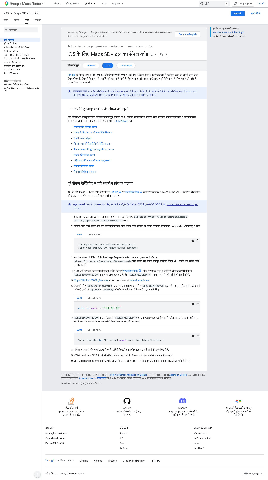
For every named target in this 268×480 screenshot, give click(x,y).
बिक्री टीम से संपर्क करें (202, 438)
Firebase (112, 461)
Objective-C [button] (94, 234)
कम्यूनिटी (116, 3)
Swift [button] (79, 234)
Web (122, 443)
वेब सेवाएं (123, 448)
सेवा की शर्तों (199, 448)
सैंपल (27, 20)
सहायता (197, 443)
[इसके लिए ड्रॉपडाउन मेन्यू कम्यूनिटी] (123, 3)
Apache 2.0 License (178, 375)
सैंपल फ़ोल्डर (122, 120)
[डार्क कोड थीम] (192, 240)
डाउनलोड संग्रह (132, 192)
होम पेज (71, 46)
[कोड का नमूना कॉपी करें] (197, 240)
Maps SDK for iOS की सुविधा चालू (91, 280)
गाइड (6, 20)
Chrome (98, 461)
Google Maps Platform (97, 46)
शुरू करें (237, 13)
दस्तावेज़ (88, 3)
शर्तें (46, 473)
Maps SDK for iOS (26, 13)
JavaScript (126, 65)
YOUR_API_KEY (112, 308)
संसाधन (38, 20)
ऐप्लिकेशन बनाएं (130, 270)
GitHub (71, 74)
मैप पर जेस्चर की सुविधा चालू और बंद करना (94, 149)
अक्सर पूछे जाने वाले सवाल (56, 433)
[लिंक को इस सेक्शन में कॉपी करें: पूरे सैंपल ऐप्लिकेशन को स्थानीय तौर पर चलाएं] (136, 184)
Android (91, 65)
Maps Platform (33, 4)
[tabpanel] (137, 245)
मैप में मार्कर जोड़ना (82, 138)
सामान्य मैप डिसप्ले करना (85, 127)
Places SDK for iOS (54, 443)
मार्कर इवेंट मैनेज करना (84, 154)
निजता (54, 473)
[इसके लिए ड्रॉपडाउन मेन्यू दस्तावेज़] (95, 3)
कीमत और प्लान (200, 433)
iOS (6, 13)
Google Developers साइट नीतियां (92, 378)
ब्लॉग (104, 3)
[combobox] (214, 4)
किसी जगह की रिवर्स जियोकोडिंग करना (92, 143)
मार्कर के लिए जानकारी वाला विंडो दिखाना (93, 132)
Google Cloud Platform (134, 461)
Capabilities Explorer (55, 438)
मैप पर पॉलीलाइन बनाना (85, 171)
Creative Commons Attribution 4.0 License (128, 375)
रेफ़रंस (16, 20)
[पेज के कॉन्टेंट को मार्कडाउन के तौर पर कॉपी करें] (161, 54)
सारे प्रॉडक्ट (155, 461)
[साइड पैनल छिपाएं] (37, 474)
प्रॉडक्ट (57, 3)
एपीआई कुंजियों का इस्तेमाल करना (126, 95)
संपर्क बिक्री (255, 13)
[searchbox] (21, 29)
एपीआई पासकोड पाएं (139, 280)
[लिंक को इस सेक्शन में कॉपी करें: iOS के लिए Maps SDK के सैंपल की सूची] (131, 109)
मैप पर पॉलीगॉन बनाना (84, 166)
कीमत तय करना (72, 3)
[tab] (79, 234)
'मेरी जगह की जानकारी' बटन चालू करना (92, 160)
